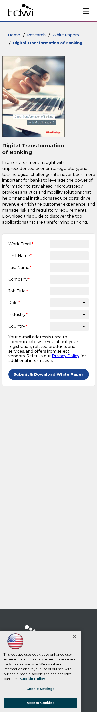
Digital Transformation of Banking (47, 42)
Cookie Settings (40, 689)
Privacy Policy (65, 356)
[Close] (74, 636)
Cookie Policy (32, 679)
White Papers (65, 34)
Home (14, 34)
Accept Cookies (40, 703)
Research (36, 34)
